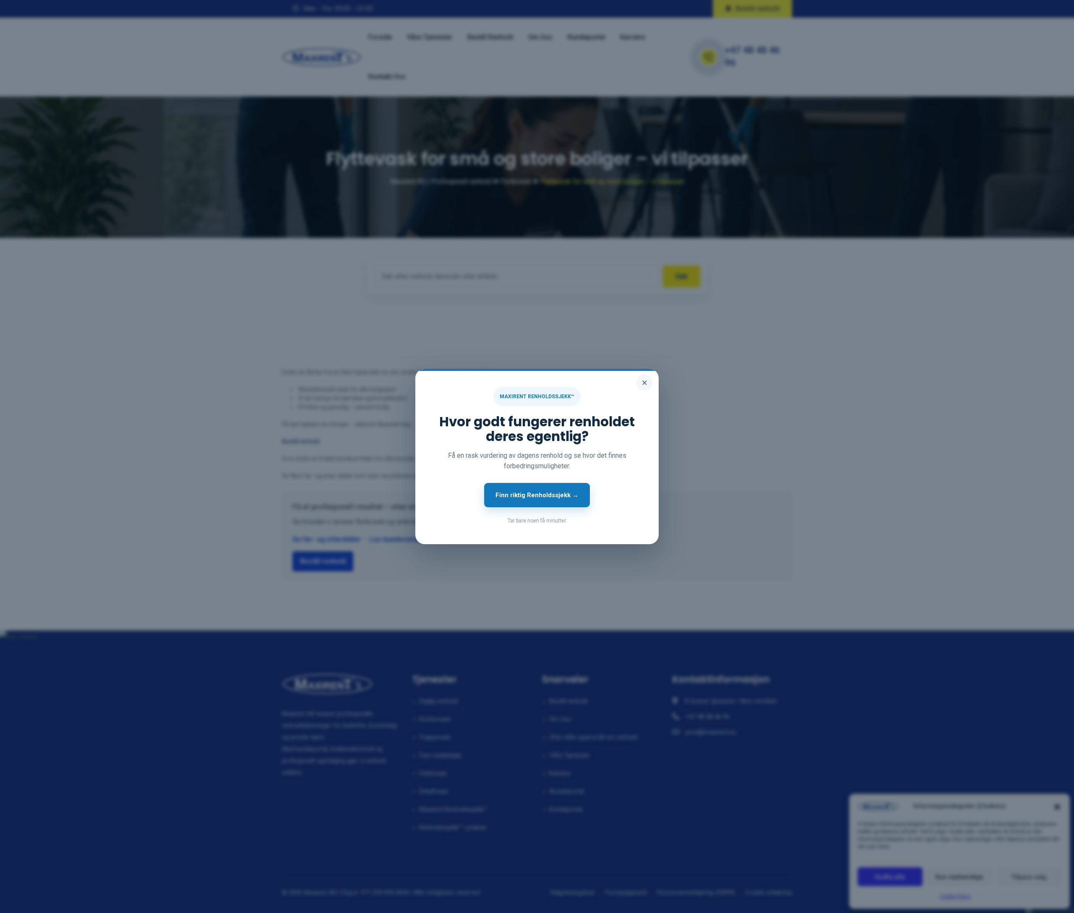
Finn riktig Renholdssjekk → (537, 495)
